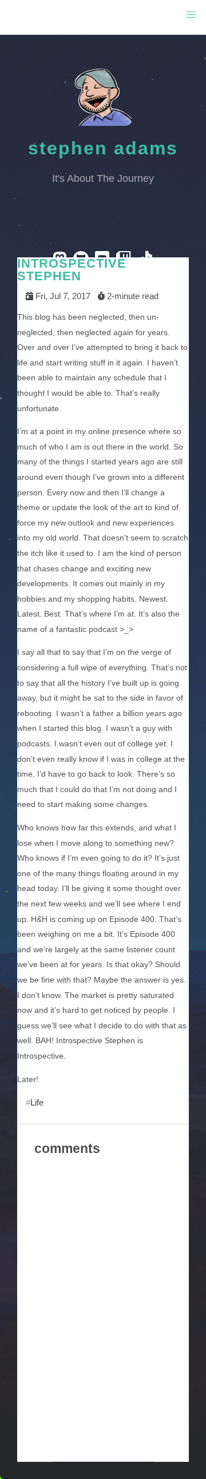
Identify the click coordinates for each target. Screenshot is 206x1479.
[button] (191, 15)
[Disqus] (103, 1317)
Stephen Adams (103, 148)
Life (36, 1102)
